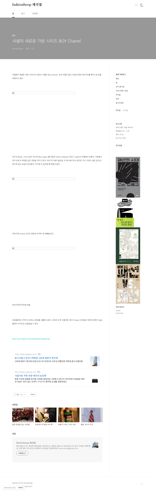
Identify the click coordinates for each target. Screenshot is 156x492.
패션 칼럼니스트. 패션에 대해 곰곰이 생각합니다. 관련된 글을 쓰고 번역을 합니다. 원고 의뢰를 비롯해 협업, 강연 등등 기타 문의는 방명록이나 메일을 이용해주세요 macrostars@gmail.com (53, 447)
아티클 (118, 94)
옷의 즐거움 (120, 86)
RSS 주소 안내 (121, 138)
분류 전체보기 (121, 74)
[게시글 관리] (24, 394)
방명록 (35, 13)
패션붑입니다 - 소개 (122, 131)
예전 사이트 (120, 134)
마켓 (117, 98)
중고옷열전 (120, 103)
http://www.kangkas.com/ (26, 354)
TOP (142, 484)
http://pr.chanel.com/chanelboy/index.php (31, 338)
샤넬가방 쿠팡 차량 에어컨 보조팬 (30, 375)
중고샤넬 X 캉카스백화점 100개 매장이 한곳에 (36, 357)
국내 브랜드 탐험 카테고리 (124, 127)
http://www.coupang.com (25, 372)
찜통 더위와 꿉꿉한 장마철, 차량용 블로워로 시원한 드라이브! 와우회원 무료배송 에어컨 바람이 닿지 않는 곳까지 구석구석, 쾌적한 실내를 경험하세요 (50, 380)
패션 (117, 78)
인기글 (125, 110)
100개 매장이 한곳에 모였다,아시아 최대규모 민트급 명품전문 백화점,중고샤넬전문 (49, 361)
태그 (23, 13)
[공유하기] (21, 394)
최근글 (118, 110)
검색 (136, 5)
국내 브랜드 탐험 (122, 90)
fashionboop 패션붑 (27, 4)
